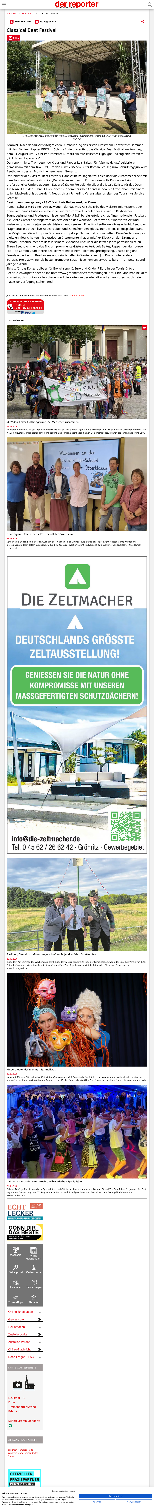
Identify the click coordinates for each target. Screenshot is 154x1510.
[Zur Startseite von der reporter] (77, 4)
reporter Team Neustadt (20, 1449)
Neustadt (26, 13)
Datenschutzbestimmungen (63, 1491)
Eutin (11, 1402)
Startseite (11, 13)
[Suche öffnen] (150, 4)
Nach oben (18, 320)
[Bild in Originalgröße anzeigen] (77, 87)
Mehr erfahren (77, 295)
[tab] (13, 38)
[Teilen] (142, 22)
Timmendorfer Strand (22, 1407)
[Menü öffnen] (4, 4)
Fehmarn (14, 1411)
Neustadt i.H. (16, 1398)
